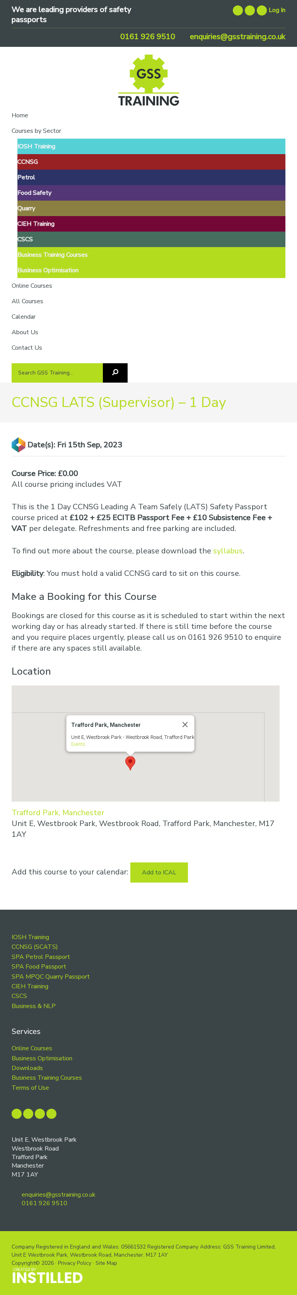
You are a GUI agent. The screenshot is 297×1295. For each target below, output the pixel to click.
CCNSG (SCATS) (35, 947)
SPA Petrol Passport (41, 957)
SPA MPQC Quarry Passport (51, 976)
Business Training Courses (47, 1077)
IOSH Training (30, 937)
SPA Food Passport (39, 966)
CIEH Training (30, 986)
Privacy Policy (74, 1263)
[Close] (185, 724)
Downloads (27, 1068)
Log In (277, 10)
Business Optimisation (42, 1058)
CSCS (19, 996)
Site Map (106, 1263)
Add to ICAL (159, 872)
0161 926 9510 (146, 36)
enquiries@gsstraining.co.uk (236, 36)
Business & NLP (34, 1006)
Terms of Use (30, 1088)
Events (78, 744)
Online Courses (32, 1048)
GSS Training (148, 83)
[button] (130, 763)
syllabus (228, 551)
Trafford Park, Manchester (58, 812)
